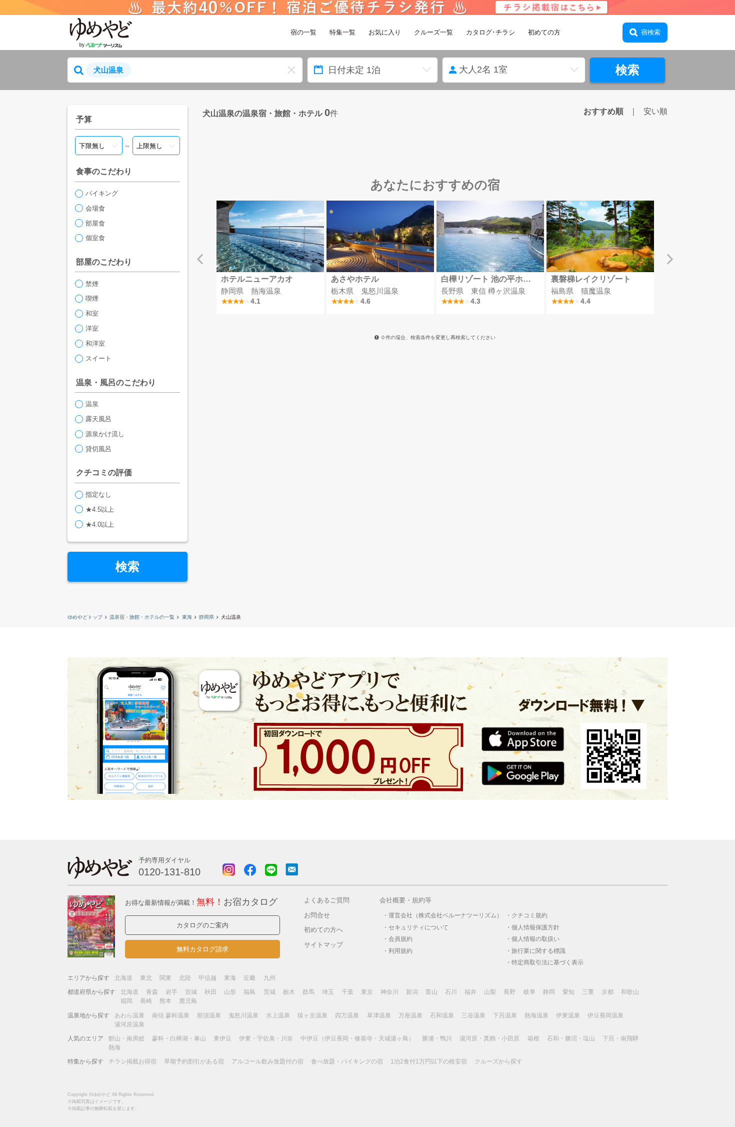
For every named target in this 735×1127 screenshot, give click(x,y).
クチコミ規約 (530, 915)
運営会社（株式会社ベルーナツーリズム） (445, 915)
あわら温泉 (129, 1015)
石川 (451, 991)
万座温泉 (410, 1015)
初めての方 (544, 32)
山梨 (490, 991)
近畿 (250, 977)
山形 (230, 991)
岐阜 (530, 991)
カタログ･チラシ (490, 32)
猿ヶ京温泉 (313, 1015)
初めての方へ (323, 929)
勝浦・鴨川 (437, 1038)
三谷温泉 (474, 1015)
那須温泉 (209, 1015)
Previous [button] (200, 259)
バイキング (102, 193)
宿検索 (650, 32)
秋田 (210, 991)
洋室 (92, 328)
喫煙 (92, 298)
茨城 (270, 991)
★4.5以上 (100, 509)
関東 (166, 977)
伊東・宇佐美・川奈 (266, 1038)
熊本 (166, 1000)
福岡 (126, 1000)
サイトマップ (323, 944)
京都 (608, 991)
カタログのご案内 (202, 925)
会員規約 (400, 938)
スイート (99, 358)
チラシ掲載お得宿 (132, 1061)
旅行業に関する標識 (539, 950)
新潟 (412, 991)
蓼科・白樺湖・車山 (179, 1038)
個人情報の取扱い (536, 938)
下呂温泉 (505, 1015)
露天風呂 (99, 419)
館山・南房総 (126, 1038)
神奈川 (389, 991)
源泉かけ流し (105, 434)
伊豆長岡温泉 (606, 1015)
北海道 (123, 977)
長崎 (146, 1000)
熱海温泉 (536, 1015)
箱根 (534, 1038)
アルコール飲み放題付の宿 (268, 1061)
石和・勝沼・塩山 (571, 1038)
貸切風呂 (99, 449)
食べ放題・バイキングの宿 (347, 1061)
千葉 (348, 991)
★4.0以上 (100, 524)
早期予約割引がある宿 (194, 1061)
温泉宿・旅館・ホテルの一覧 (142, 617)
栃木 (289, 991)
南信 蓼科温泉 (171, 1015)
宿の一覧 (303, 32)
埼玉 (328, 991)
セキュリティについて (418, 927)
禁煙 (92, 284)
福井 (470, 991)
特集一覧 (343, 32)
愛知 (568, 991)
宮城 (191, 991)
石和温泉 (442, 1015)
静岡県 (206, 617)
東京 (367, 991)
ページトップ (697, 1093)
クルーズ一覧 (433, 32)
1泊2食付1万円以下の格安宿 (428, 1061)
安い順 (656, 111)
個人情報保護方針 (536, 927)
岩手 (172, 991)
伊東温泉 (568, 1015)
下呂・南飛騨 (620, 1038)
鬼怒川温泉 (243, 1015)
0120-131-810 (169, 871)
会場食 (95, 208)
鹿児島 (188, 1000)
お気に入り (384, 32)
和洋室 (95, 343)
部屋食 (95, 223)
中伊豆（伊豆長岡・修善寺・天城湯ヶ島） (357, 1038)
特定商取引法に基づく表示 (548, 962)
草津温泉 (379, 1015)
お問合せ (317, 915)
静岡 (549, 991)
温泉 (92, 404)
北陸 (185, 977)
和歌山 (630, 991)
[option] (270, 257)
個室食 (95, 238)
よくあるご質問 (327, 900)
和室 (92, 313)
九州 (270, 977)
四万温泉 (347, 1015)
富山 (432, 991)
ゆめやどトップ (85, 617)
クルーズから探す (498, 1061)
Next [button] (670, 259)
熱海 (114, 1047)
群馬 (308, 991)
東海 (187, 617)
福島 (250, 991)
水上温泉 (278, 1015)
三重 (588, 991)
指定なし (99, 494)
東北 (146, 977)
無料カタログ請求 (202, 949)
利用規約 (400, 950)
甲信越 (207, 977)
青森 (152, 991)
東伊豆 (223, 1038)
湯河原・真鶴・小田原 (490, 1038)
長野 (510, 991)
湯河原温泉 (129, 1024)
